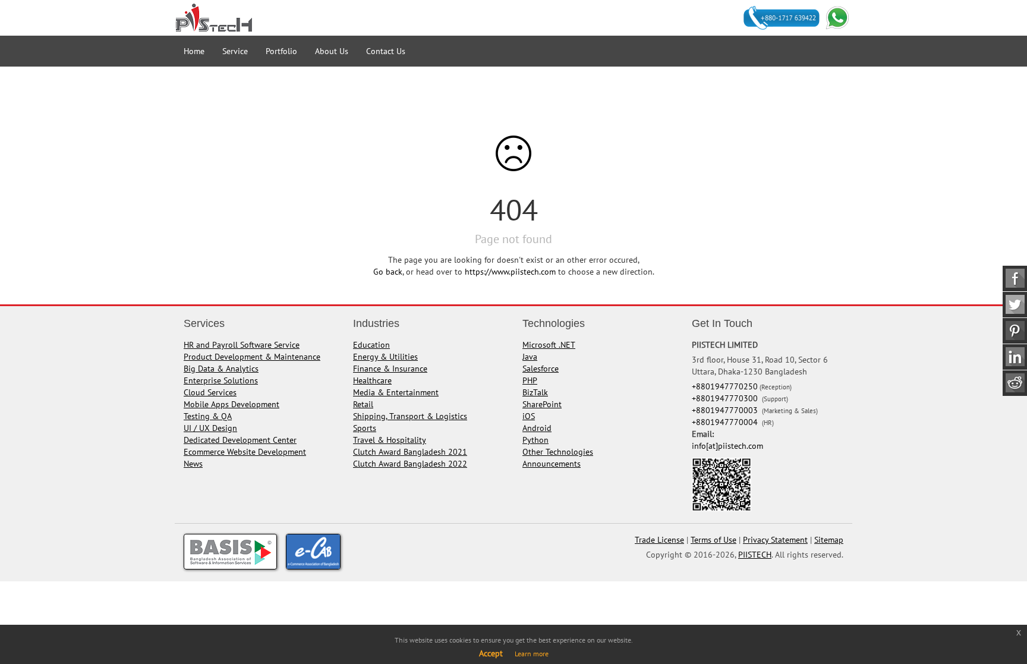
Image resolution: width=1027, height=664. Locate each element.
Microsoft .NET (548, 344)
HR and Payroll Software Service (242, 344)
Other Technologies (557, 451)
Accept (491, 653)
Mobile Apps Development (231, 404)
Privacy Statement (775, 539)
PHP (529, 380)
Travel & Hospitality (389, 440)
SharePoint (542, 404)
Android (537, 428)
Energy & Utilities (385, 356)
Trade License (659, 539)
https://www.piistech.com (510, 271)
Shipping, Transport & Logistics (410, 416)
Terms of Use (713, 539)
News (193, 463)
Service (235, 51)
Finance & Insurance (390, 368)
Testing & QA (208, 416)
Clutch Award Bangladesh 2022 (410, 463)
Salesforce (540, 368)
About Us (331, 51)
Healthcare (372, 380)
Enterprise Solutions (221, 380)
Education (371, 344)
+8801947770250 (725, 386)
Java (529, 356)
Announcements (551, 463)
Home (194, 51)
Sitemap (828, 539)
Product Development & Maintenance (252, 356)
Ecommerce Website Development (245, 451)
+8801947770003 (726, 410)
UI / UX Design (210, 428)
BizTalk (535, 392)
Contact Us (385, 51)
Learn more (532, 653)
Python (535, 440)
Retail (363, 404)
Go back (387, 271)
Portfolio (281, 51)
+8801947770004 (726, 422)
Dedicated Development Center (240, 440)
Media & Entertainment (396, 392)
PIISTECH (754, 554)
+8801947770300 (726, 398)
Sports (364, 428)
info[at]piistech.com (727, 445)
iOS (528, 416)
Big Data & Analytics (221, 368)
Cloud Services (210, 392)
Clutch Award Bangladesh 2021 (410, 451)
